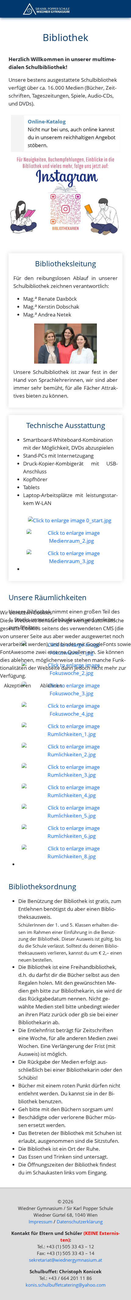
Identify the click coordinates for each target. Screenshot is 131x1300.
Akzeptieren (17, 685)
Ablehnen (51, 685)
